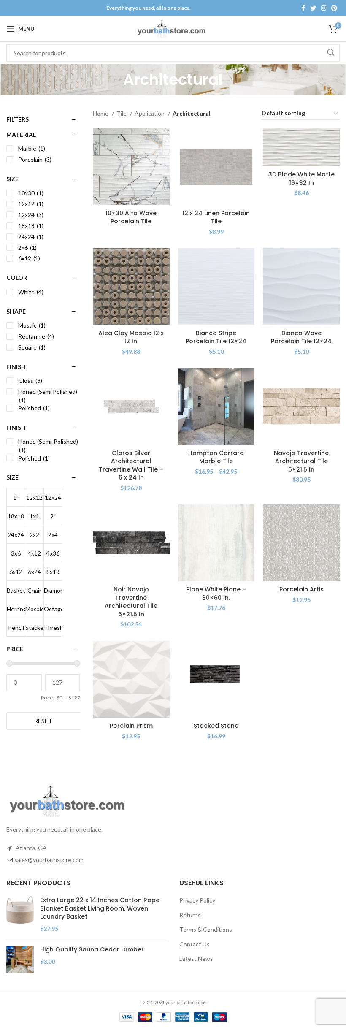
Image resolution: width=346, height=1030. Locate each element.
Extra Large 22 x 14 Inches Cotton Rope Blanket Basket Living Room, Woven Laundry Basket (99, 908)
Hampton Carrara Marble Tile (216, 457)
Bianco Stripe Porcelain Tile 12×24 (216, 337)
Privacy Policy (197, 900)
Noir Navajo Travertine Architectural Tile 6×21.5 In (131, 601)
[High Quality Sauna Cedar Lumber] (20, 959)
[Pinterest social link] (334, 8)
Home (101, 113)
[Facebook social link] (303, 8)
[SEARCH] (331, 53)
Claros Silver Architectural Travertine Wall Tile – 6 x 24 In (131, 465)
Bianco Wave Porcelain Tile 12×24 (301, 337)
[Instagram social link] (324, 8)
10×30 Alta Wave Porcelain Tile (131, 217)
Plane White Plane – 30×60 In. (216, 593)
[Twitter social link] (313, 8)
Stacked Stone (216, 725)
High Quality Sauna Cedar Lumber (92, 950)
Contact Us (194, 944)
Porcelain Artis (301, 589)
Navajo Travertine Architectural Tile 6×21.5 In (301, 461)
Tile (122, 113)
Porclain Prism (131, 725)
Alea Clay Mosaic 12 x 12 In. (131, 337)
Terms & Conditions (205, 929)
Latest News (196, 958)
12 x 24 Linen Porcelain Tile (216, 217)
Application (150, 113)
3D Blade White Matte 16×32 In (301, 178)
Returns (190, 915)
